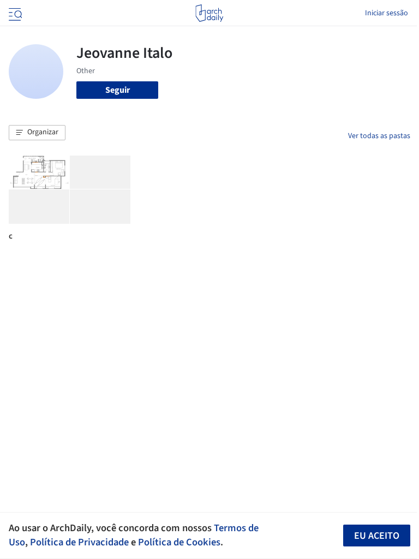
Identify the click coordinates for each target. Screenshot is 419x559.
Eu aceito (376, 536)
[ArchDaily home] (209, 13)
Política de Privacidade (79, 542)
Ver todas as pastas (379, 136)
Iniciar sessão (386, 13)
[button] (37, 132)
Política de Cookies (179, 542)
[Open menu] (14, 13)
